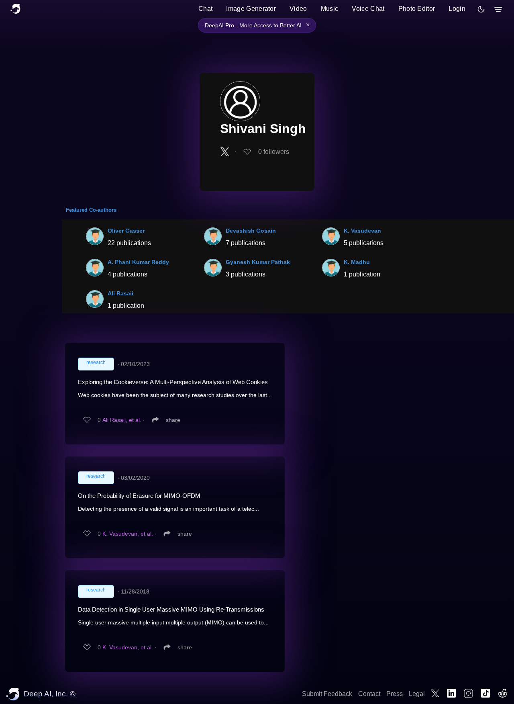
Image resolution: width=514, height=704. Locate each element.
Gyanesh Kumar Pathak (258, 262)
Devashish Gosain (251, 230)
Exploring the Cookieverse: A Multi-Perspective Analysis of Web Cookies (173, 382)
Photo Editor (416, 8)
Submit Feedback (327, 693)
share (173, 420)
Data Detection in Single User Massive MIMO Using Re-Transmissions (171, 609)
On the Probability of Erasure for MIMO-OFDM (139, 495)
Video (298, 8)
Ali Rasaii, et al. (121, 420)
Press (394, 693)
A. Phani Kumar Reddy (138, 262)
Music (330, 8)
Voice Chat (368, 8)
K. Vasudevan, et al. (127, 533)
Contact (369, 693)
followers (273, 151)
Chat (205, 8)
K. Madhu (357, 262)
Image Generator (251, 8)
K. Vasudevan (362, 230)
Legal (417, 693)
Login (457, 8)
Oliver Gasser (126, 230)
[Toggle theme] (481, 9)
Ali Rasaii (120, 293)
